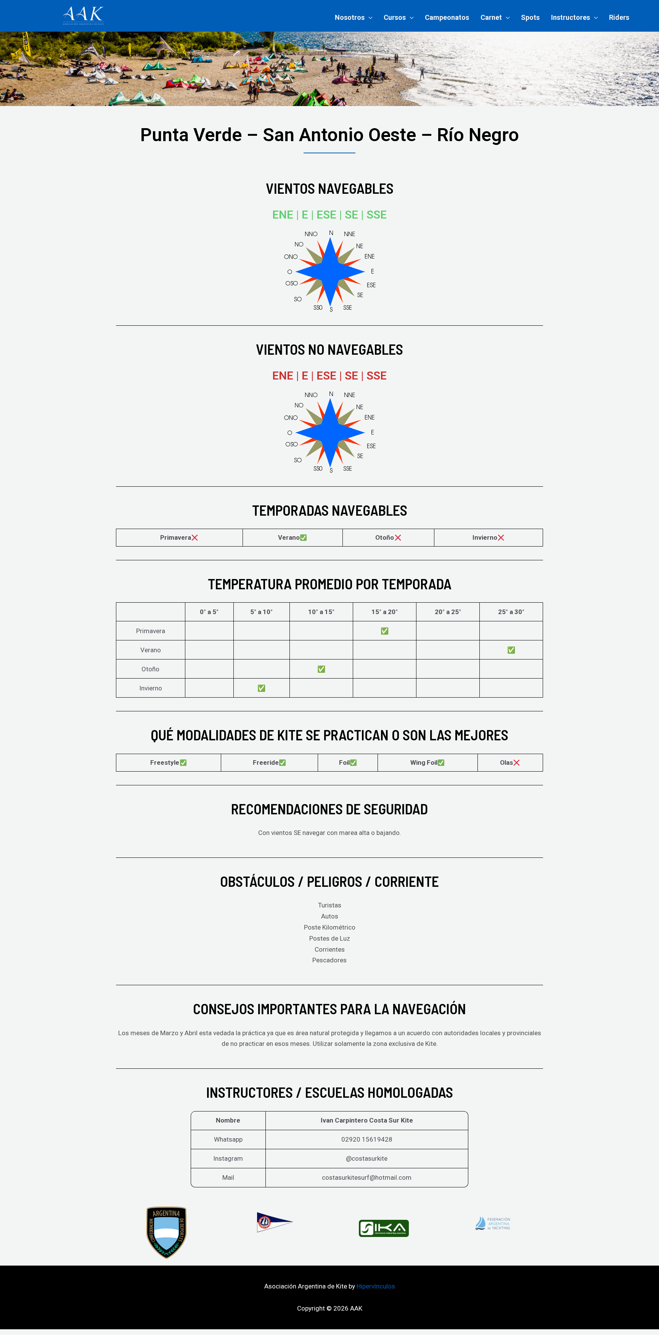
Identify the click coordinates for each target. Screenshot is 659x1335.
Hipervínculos (376, 1286)
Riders (619, 17)
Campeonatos (447, 17)
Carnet (491, 17)
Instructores (570, 17)
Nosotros (350, 17)
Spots (530, 17)
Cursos (395, 17)
